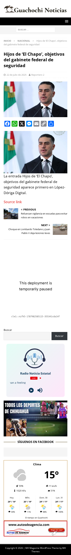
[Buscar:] (35, 29)
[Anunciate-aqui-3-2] (35, 534)
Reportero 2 (37, 74)
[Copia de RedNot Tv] (35, 434)
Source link (13, 202)
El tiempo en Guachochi (36, 517)
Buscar (8, 330)
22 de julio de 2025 (16, 74)
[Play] (31, 390)
